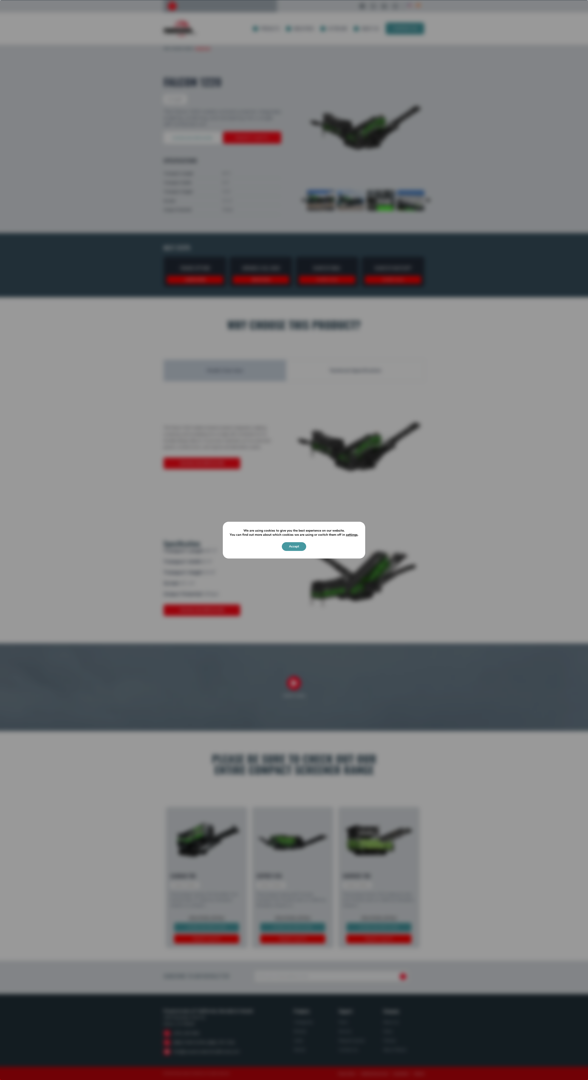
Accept (294, 546)
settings (352, 535)
